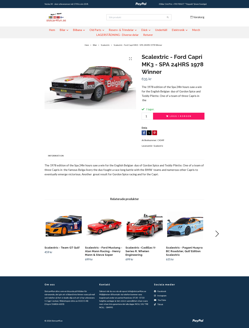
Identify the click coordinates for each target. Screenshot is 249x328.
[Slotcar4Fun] (84, 17)
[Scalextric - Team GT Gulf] (64, 226)
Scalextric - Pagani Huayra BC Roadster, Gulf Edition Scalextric (184, 251)
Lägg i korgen (180, 116)
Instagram (161, 295)
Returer (148, 34)
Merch (196, 30)
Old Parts (95, 30)
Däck (144, 30)
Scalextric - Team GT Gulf (62, 247)
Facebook (161, 291)
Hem (52, 30)
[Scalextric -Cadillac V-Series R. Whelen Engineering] (145, 226)
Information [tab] (56, 156)
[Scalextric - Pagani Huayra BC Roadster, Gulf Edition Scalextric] (185, 226)
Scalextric (105, 45)
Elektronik (178, 30)
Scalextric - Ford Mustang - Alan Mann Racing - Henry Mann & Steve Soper (103, 251)
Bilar (62, 30)
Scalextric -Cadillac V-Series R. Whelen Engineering (141, 251)
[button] (217, 234)
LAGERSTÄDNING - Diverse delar (117, 34)
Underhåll (161, 30)
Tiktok (160, 304)
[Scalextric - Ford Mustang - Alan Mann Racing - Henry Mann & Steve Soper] (104, 226)
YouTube (161, 300)
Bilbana (77, 30)
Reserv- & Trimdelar (121, 30)
